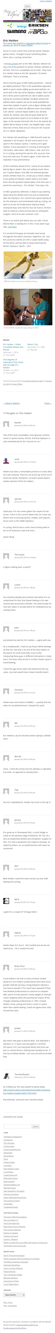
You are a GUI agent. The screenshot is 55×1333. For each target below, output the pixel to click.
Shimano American (11, 1194)
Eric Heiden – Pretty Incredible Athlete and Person (13, 347)
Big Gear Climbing (11, 1278)
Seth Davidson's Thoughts (14, 1191)
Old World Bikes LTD (12, 1185)
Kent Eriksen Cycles (11, 1169)
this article (13, 63)
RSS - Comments (10, 1305)
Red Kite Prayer (10, 1188)
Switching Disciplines (12, 1265)
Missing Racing (9, 1271)
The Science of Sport (12, 1201)
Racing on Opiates (11, 1233)
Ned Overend (9, 1181)
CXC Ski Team (9, 1143)
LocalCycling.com (10, 1175)
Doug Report (9, 1156)
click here (12, 227)
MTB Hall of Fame (11, 1178)
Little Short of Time (11, 1281)
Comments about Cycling (37, 43)
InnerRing (7, 1165)
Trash (48, 403)
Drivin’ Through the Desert (14, 1255)
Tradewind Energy (11, 1207)
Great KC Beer (9, 1162)
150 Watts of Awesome (13, 1137)
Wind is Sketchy (11, 403)
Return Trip (33, 344)
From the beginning (11, 1223)
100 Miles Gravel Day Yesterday (16, 1262)
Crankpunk (8, 1140)
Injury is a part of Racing (13, 1268)
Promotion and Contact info (15, 1246)
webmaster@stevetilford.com (27, 1325)
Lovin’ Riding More (11, 1284)
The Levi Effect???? (11, 1220)
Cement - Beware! (11, 1239)
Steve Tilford (26, 45)
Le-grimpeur (8, 1172)
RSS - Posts (8, 1302)
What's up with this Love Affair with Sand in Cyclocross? (26, 1242)
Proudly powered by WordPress (14, 1328)
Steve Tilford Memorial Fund (15, 1197)
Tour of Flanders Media (13, 1275)
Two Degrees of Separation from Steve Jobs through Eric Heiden (13, 363)
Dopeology (8, 1153)
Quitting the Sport (11, 1236)
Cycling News (9, 1146)
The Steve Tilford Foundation (15, 1217)
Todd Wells (8, 1204)
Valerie (18, 932)
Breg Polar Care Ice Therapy (14, 1226)
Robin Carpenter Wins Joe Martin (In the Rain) (22, 1259)
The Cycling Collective (12, 1230)
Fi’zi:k (6, 1159)
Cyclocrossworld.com (12, 1149)
